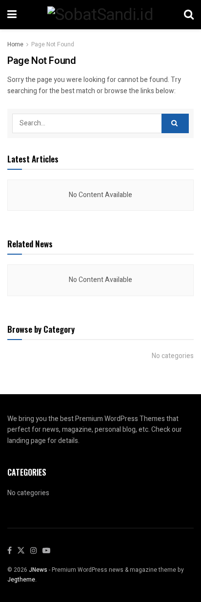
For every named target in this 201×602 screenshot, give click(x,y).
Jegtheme (21, 579)
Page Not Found (52, 44)
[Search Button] (175, 123)
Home (15, 44)
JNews (38, 569)
